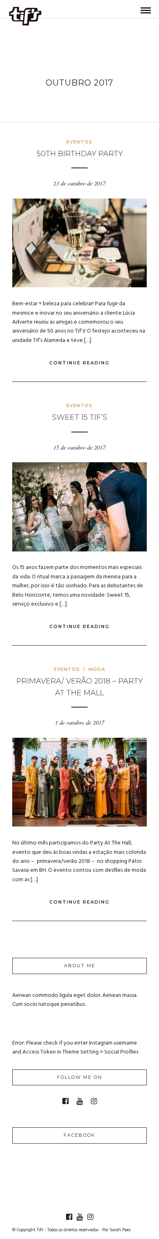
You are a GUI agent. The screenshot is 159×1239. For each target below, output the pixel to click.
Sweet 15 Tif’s (79, 417)
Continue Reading (79, 363)
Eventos (79, 142)
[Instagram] (94, 1101)
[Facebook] (65, 1101)
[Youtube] (80, 1101)
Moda (96, 669)
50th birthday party (80, 153)
